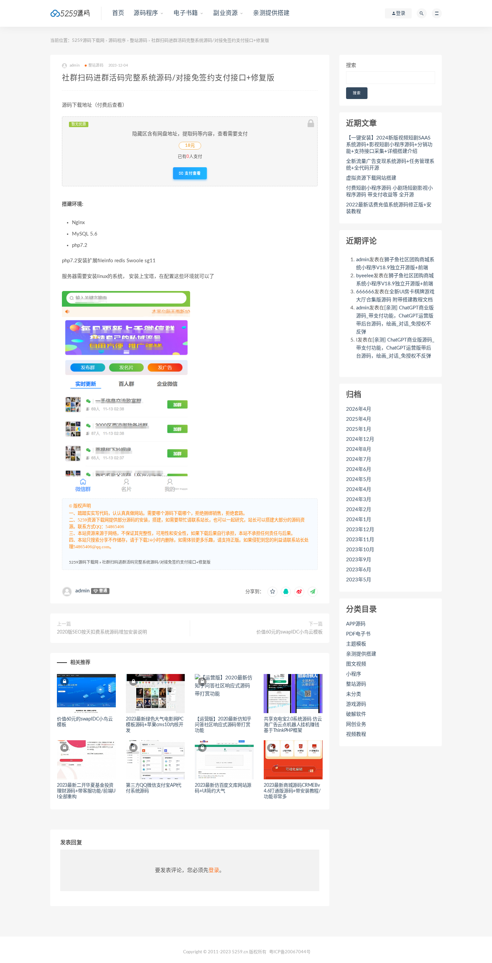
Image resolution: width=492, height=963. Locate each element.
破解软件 (356, 714)
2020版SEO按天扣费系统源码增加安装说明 (102, 632)
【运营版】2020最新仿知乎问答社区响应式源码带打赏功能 (223, 725)
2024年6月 (358, 469)
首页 (118, 13)
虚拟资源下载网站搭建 (371, 178)
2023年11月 (360, 539)
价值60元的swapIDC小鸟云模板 (289, 632)
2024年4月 (358, 489)
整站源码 (138, 40)
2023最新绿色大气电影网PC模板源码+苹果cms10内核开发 (154, 725)
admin (82, 590)
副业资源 (225, 13)
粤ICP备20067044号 (290, 952)
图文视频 (356, 664)
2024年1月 (358, 519)
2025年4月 (358, 419)
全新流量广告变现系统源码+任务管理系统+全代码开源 (390, 165)
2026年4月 (358, 409)
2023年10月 (360, 549)
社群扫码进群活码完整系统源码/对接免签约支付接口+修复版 (156, 562)
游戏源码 (356, 704)
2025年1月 (358, 429)
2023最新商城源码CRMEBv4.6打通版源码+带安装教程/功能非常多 (292, 791)
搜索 (351, 65)
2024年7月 (358, 459)
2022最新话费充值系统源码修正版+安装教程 (388, 208)
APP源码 (355, 624)
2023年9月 (358, 559)
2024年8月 (358, 449)
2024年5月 (358, 479)
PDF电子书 (358, 634)
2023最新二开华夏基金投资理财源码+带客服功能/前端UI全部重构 (86, 791)
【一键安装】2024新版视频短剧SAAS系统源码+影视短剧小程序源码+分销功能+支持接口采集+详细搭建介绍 (389, 144)
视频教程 (356, 734)
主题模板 (356, 644)
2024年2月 (358, 509)
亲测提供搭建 (271, 13)
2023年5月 (358, 579)
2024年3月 (358, 499)
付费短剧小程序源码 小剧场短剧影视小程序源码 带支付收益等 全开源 (389, 191)
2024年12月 (360, 439)
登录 (214, 870)
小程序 (353, 674)
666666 (365, 291)
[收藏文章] (272, 592)
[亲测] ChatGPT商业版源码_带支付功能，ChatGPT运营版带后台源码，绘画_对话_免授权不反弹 (395, 348)
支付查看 (192, 173)
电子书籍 (185, 13)
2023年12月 (360, 529)
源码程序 (146, 13)
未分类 (353, 694)
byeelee (365, 275)
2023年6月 (358, 569)
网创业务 (356, 724)
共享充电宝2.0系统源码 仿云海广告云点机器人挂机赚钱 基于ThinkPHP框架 (293, 725)
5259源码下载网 (88, 40)
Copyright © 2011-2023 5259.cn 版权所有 (224, 952)
